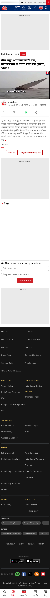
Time (27, 431)
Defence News (30, 533)
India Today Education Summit (11, 486)
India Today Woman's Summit (34, 462)
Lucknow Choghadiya (11, 523)
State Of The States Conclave (33, 474)
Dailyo (21, 544)
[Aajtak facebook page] (24, 574)
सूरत (2, 147)
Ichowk (31, 544)
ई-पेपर (30, 2)
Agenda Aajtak (31, 453)
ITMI (3, 398)
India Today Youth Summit (12, 471)
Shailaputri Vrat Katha (11, 533)
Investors (4, 347)
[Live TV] (41, 8)
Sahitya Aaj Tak (7, 453)
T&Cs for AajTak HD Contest (11, 371)
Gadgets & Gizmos (9, 437)
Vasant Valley (7, 386)
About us (4, 331)
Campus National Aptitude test (12, 407)
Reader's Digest (31, 425)
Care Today (6, 504)
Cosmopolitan (7, 425)
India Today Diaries (33, 386)
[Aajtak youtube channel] (43, 574)
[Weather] (24, 8)
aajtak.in (12, 102)
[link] (48, 2)
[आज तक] (4, 7)
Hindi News (5, 54)
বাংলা (35, 2)
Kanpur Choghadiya (31, 523)
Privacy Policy (6, 355)
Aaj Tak (23, 2)
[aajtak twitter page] (30, 574)
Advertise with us (7, 339)
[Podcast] (30, 7)
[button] (45, 593)
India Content (31, 504)
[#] (25, 112)
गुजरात (23, 54)
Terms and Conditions (33, 355)
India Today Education (11, 392)
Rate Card (28, 347)
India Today (42, 2)
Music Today (6, 431)
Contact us (29, 331)
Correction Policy (7, 363)
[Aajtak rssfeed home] (36, 574)
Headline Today (31, 511)
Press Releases (30, 363)
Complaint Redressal (32, 339)
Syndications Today (25, 585)
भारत (15, 54)
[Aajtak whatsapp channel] (17, 574)
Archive (41, 544)
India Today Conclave (10, 459)
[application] (25, 85)
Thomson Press (32, 396)
